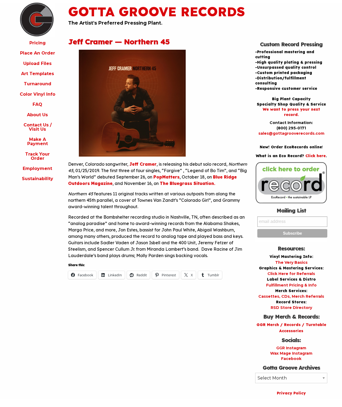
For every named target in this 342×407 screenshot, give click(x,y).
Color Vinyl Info (37, 94)
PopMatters (166, 177)
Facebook (291, 358)
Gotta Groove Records (156, 11)
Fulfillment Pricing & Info (291, 285)
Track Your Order (37, 156)
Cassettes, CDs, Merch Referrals (291, 296)
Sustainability (37, 178)
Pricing (37, 42)
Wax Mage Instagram (291, 353)
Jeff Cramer (143, 164)
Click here (315, 155)
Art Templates (37, 73)
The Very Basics (291, 262)
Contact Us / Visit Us (38, 127)
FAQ (37, 104)
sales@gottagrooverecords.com (291, 133)
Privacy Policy (291, 393)
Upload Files (37, 63)
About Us (37, 114)
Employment (37, 168)
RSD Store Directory (291, 307)
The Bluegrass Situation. (187, 183)
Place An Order (37, 53)
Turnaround (37, 83)
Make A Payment (37, 141)
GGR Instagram (291, 348)
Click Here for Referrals (291, 273)
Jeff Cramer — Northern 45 (119, 41)
